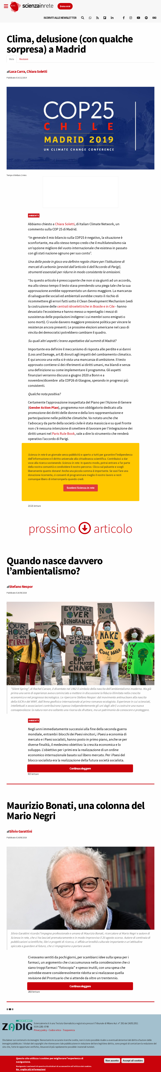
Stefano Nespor (21, 586)
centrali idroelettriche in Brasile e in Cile (86, 306)
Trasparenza (69, 1030)
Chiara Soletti (37, 71)
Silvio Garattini (20, 831)
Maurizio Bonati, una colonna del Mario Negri (75, 810)
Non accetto (112, 1060)
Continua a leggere (80, 768)
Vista (13, 60)
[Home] (34, 7)
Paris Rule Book (63, 433)
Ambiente (34, 215)
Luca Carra (17, 71)
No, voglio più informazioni (30, 1069)
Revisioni (23, 59)
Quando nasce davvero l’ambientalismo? (55, 565)
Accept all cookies (133, 1060)
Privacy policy (40, 1030)
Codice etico (55, 1030)
